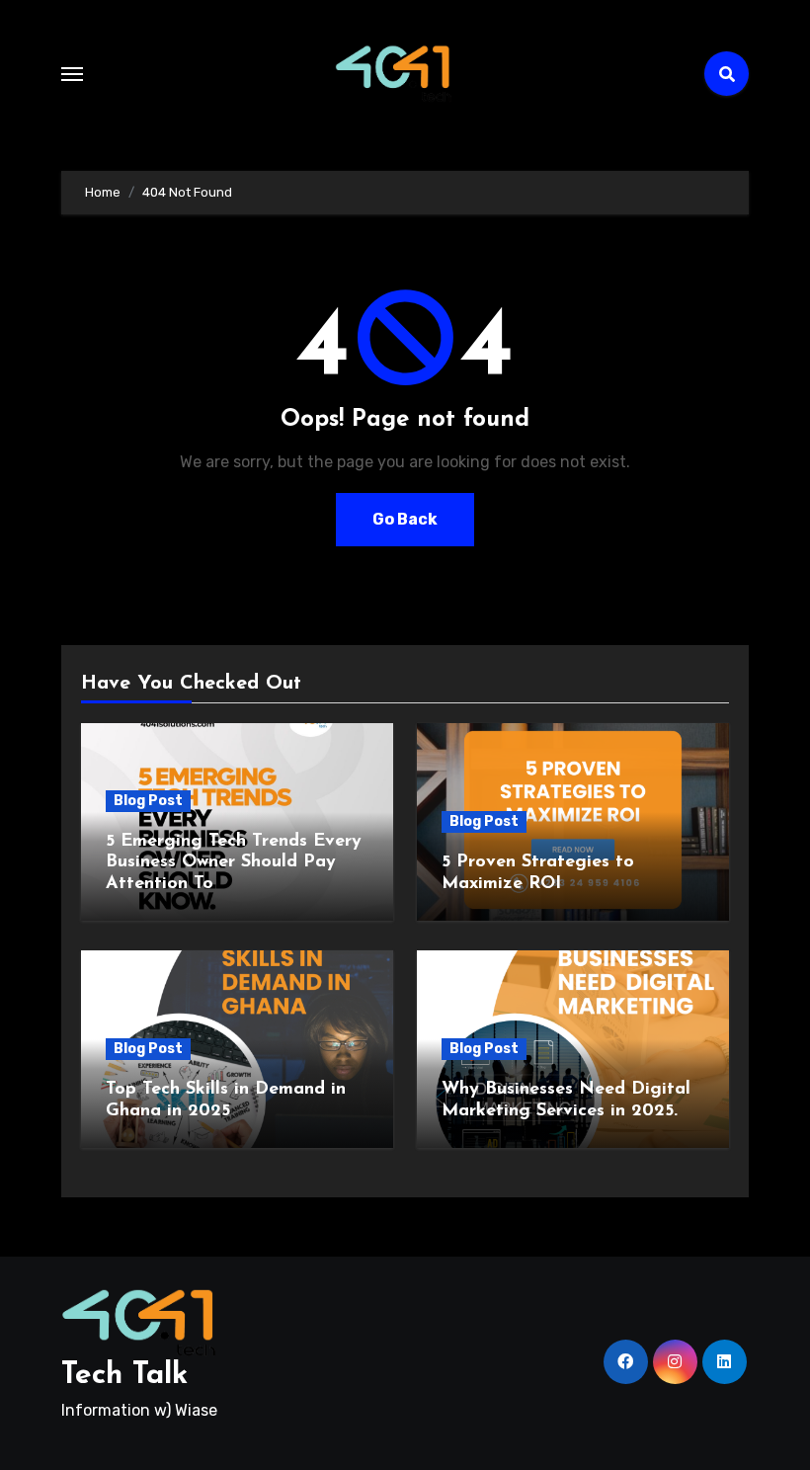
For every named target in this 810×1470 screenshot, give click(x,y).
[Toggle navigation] (72, 74)
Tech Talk (124, 1375)
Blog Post (148, 800)
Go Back (405, 519)
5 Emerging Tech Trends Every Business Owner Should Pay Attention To (234, 863)
